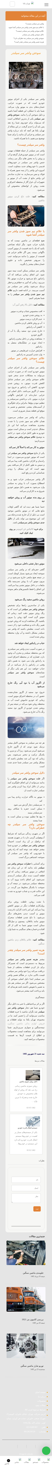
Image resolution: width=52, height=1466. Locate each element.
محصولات (41, 1401)
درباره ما (41, 1397)
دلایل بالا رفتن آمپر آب (22, 305)
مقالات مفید (40, 1405)
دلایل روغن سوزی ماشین (28, 1082)
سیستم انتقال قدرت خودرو (27, 1128)
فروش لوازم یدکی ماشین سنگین (26, 1023)
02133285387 (32, 1427)
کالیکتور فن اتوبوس (25, 529)
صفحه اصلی (40, 1392)
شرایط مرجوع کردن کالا (35, 1410)
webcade (30, 1454)
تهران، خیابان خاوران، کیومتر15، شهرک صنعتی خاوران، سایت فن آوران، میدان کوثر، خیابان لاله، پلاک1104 (25, 1418)
